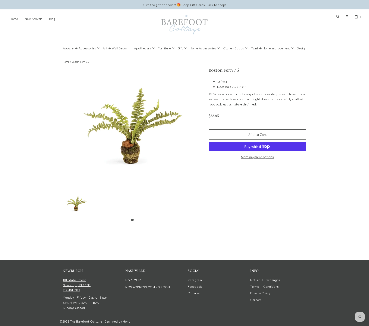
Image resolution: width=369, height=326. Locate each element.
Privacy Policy (260, 293)
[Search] (335, 16)
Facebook (195, 286)
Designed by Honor (118, 321)
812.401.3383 (71, 290)
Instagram (195, 279)
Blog (52, 18)
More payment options (257, 157)
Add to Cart (257, 134)
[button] (76, 203)
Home (14, 18)
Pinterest (194, 293)
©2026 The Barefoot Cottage (81, 321)
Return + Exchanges (265, 279)
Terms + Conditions (264, 286)
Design (301, 48)
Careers (256, 299)
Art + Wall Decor (115, 48)
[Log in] (345, 16)
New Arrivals (33, 18)
